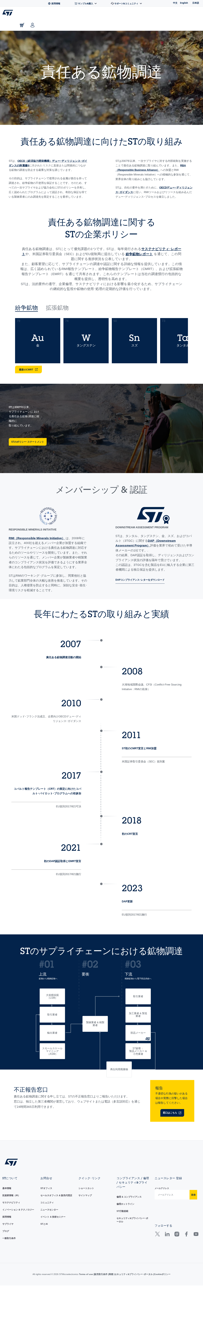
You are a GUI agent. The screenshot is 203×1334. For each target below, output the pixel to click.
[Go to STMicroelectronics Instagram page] (176, 1294)
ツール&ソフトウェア (62, 13)
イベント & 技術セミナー (52, 1275)
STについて (172, 13)
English (184, 2)
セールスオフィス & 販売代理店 (56, 1254)
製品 (40, 13)
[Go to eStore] (22, 25)
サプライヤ (7, 1282)
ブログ (5, 1289)
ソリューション (117, 13)
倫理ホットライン (125, 1262)
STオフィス (46, 1247)
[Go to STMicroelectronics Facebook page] (186, 1294)
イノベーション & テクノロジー (18, 1268)
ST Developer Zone (145, 13)
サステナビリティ (11, 1261)
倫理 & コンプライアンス (129, 1255)
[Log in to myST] (32, 25)
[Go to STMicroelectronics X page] (158, 1294)
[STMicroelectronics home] (8, 13)
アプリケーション (91, 13)
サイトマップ (85, 1254)
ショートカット (86, 1247)
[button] (22, 13)
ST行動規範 (122, 1269)
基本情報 (6, 1247)
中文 (175, 2)
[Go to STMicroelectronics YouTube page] (196, 1294)
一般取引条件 (9, 1297)
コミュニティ (47, 1261)
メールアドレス (162, 1247)
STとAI (44, 1282)
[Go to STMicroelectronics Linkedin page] (167, 1294)
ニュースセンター (49, 1268)
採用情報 (6, 1275)
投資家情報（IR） (11, 1254)
